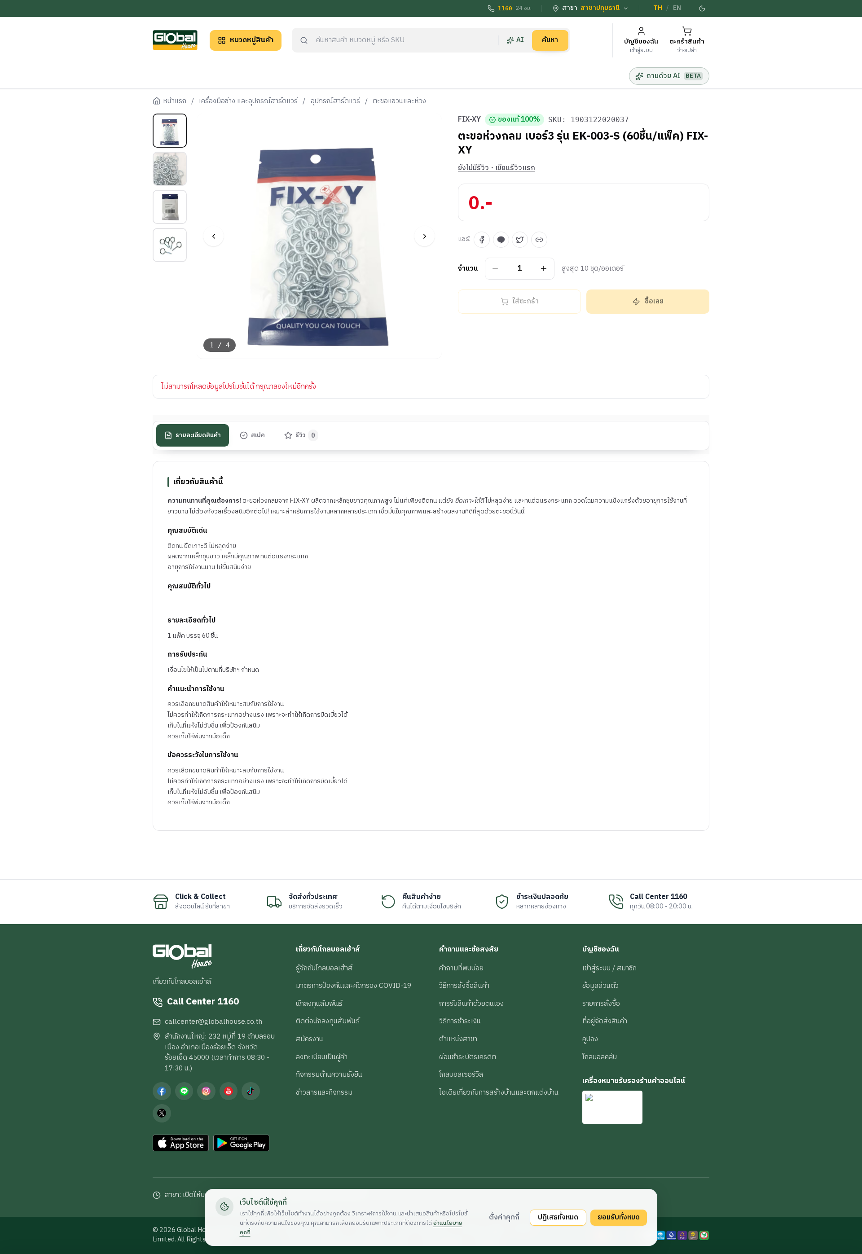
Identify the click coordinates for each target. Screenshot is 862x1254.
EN (677, 8)
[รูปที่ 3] (170, 207)
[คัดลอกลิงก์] (539, 240)
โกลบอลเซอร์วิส (461, 1074)
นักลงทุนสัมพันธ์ (319, 1003)
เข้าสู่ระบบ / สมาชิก (609, 968)
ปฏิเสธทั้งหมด (558, 1217)
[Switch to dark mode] (702, 8)
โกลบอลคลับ (599, 1057)
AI (520, 40)
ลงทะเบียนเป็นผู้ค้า (321, 1057)
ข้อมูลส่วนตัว (600, 985)
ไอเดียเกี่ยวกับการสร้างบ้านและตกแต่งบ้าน (499, 1092)
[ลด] (495, 269)
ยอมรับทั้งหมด (619, 1217)
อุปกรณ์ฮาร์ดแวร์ (335, 101)
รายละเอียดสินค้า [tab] (198, 435)
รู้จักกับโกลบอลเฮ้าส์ (324, 968)
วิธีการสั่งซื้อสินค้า (464, 985)
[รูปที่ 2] (170, 169)
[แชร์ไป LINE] (501, 240)
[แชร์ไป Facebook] (482, 240)
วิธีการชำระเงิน (460, 1021)
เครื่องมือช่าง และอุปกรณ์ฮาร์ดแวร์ (248, 101)
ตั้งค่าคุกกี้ (504, 1217)
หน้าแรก (174, 101)
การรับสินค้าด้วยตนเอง (471, 1003)
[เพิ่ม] (544, 269)
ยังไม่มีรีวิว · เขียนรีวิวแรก (496, 168)
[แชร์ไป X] (520, 240)
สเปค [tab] (258, 435)
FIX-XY (469, 119)
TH (657, 8)
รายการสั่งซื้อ (601, 1003)
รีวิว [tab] (305, 435)
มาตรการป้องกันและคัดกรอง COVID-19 (353, 985)
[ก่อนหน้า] (213, 236)
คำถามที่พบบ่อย (461, 968)
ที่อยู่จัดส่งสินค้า (604, 1021)
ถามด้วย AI (673, 76)
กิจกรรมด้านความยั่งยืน (329, 1074)
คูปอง (590, 1039)
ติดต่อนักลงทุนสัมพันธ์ (328, 1021)
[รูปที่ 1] (170, 131)
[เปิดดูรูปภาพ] (319, 236)
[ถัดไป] (424, 236)
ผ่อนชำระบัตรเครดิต (467, 1057)
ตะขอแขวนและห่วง (399, 101)
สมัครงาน (309, 1039)
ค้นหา (550, 40)
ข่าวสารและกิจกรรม (324, 1092)
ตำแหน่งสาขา (458, 1039)
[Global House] (175, 40)
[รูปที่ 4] (170, 245)
